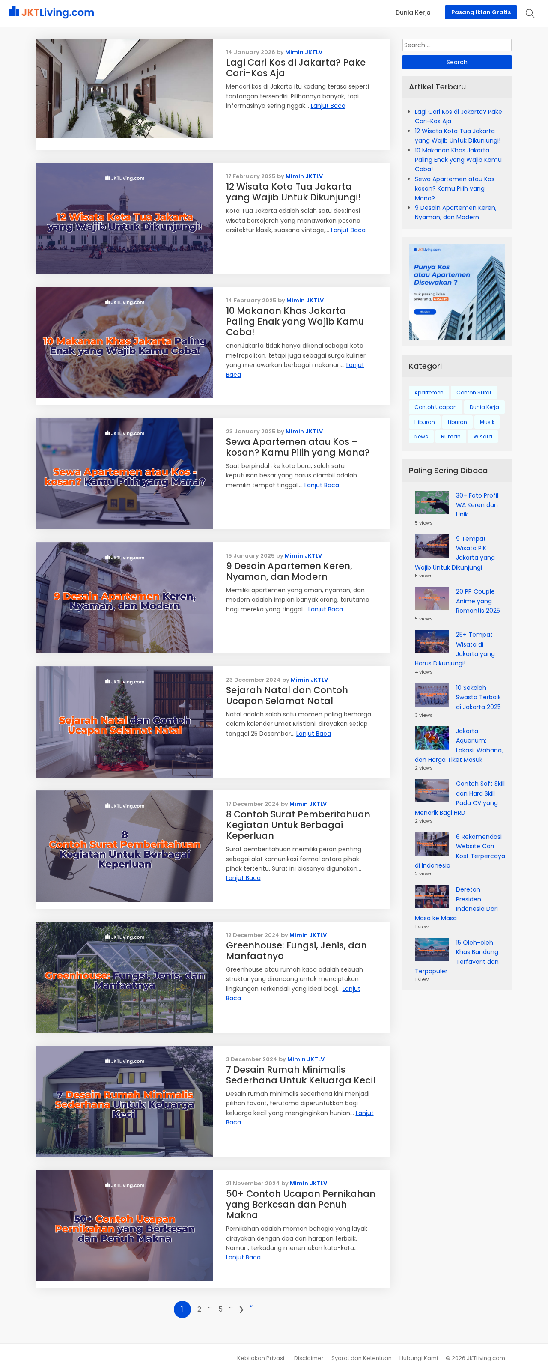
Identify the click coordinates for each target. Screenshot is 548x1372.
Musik (487, 422)
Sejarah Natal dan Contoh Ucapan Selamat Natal (287, 695)
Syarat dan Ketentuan (361, 1358)
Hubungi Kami (418, 1358)
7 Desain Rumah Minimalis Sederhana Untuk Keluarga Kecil (300, 1074)
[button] (530, 13)
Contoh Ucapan (435, 407)
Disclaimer (309, 1358)
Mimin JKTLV (303, 52)
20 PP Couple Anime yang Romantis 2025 (478, 601)
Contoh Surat (473, 392)
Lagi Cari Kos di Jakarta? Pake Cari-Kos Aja (296, 67)
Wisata (483, 436)
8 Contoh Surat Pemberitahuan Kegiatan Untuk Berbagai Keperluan (298, 825)
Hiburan (424, 422)
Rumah (451, 436)
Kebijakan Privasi (260, 1358)
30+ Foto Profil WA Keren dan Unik (477, 505)
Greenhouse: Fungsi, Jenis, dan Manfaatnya (296, 950)
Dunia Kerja (484, 407)
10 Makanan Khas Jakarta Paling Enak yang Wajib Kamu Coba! (295, 321)
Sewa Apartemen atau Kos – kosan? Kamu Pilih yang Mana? (298, 447)
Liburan (457, 422)
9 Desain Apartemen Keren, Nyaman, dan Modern (289, 571)
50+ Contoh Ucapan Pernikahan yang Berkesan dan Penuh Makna (300, 1204)
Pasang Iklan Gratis (481, 12)
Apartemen (429, 392)
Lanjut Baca (328, 105)
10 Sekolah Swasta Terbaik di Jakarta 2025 (478, 697)
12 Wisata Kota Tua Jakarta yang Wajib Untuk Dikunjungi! (293, 191)
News (421, 436)
